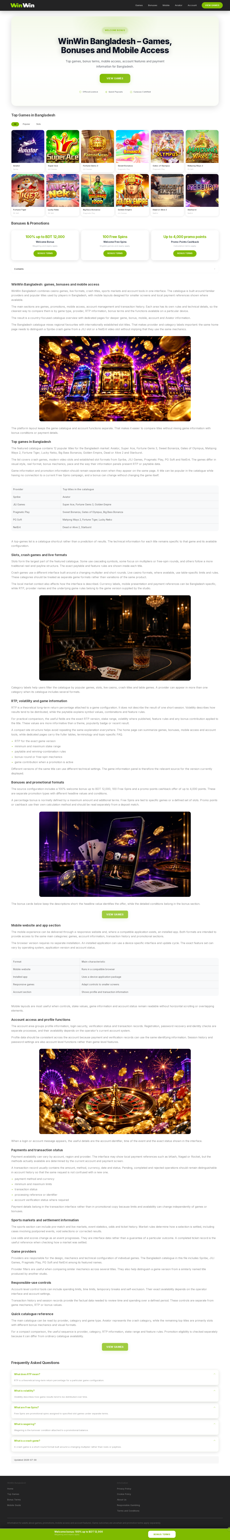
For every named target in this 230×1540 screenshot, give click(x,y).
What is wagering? (25, 1424)
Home (10, 1488)
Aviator (178, 5)
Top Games (13, 1494)
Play (28, 143)
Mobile (166, 5)
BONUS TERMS (45, 253)
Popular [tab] (26, 124)
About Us (121, 1499)
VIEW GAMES (212, 5)
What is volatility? (24, 1390)
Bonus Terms (14, 1499)
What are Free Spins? (26, 1407)
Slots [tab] (38, 124)
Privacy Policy (124, 1488)
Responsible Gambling (128, 1505)
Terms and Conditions (128, 1510)
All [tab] (15, 124)
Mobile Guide (14, 1505)
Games (139, 5)
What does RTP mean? (27, 1374)
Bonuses (152, 5)
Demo (27, 149)
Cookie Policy (124, 1494)
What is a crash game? (27, 1440)
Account (192, 5)
